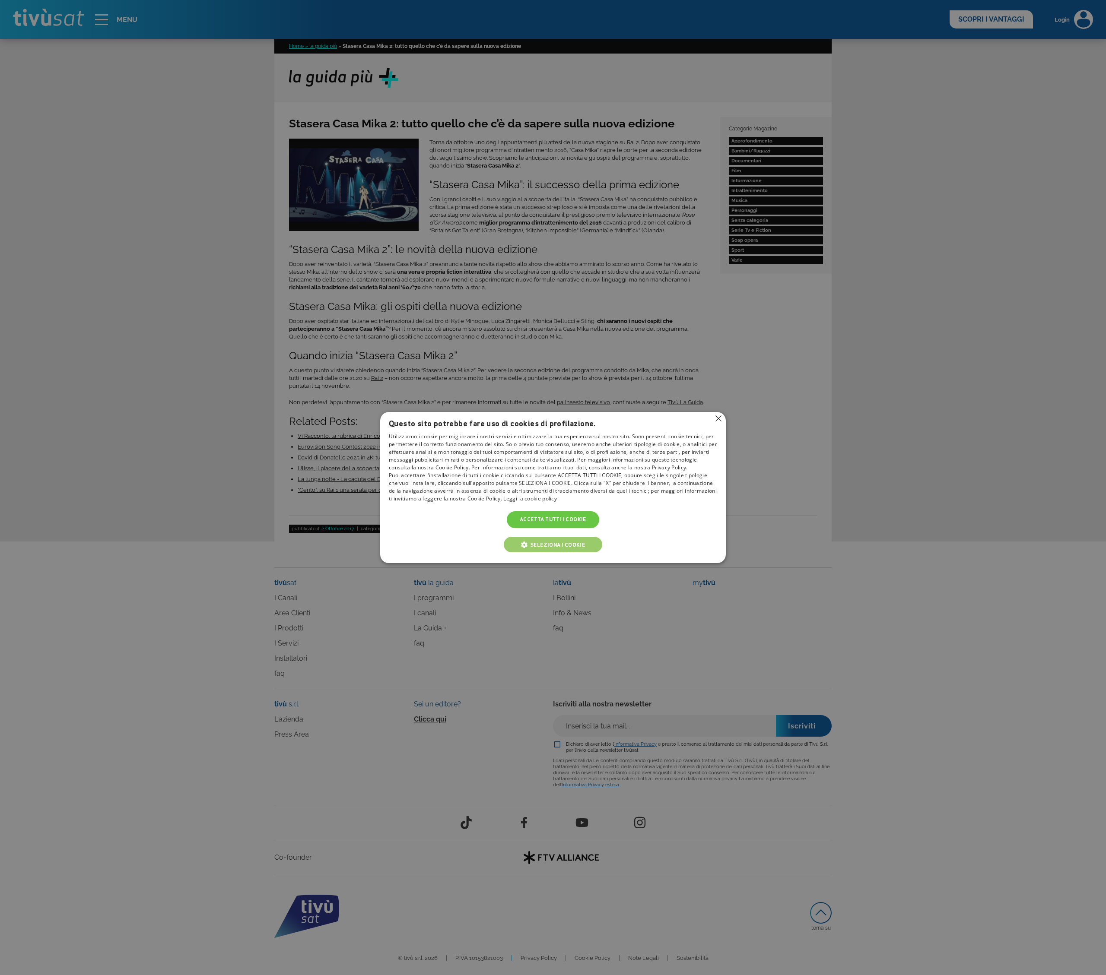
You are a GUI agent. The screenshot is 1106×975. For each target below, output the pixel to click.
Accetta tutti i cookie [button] (553, 519)
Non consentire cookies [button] (718, 418)
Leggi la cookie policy (530, 499)
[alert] (553, 487)
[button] (553, 544)
